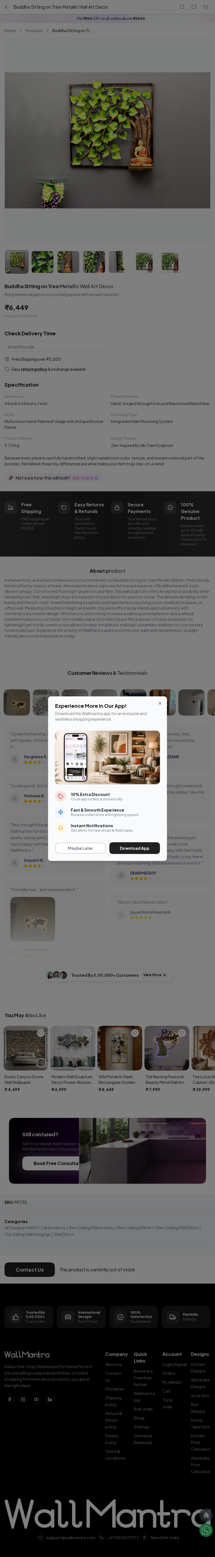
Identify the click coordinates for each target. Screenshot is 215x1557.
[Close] (160, 703)
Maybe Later (80, 848)
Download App (134, 848)
